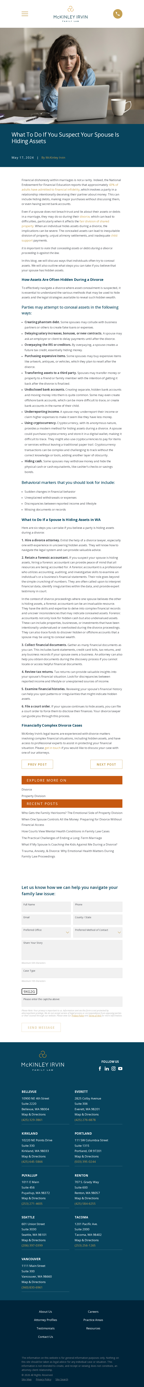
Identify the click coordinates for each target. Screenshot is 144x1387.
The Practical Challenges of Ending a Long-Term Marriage (62, 838)
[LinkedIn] (107, 1068)
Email (26, 917)
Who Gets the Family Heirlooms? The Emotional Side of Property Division (72, 813)
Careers (93, 1312)
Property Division (33, 796)
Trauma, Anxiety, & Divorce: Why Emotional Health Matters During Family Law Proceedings (68, 853)
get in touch (53, 748)
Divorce (27, 789)
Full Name (29, 904)
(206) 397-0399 (32, 1245)
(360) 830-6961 (32, 1287)
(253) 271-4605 (32, 1204)
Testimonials (46, 1328)
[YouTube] (120, 1068)
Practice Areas (93, 1320)
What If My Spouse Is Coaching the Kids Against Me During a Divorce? (69, 844)
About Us (45, 1312)
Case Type (29, 970)
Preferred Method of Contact (91, 930)
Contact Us (45, 1337)
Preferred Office (32, 930)
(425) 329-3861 (32, 1120)
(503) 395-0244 (85, 1162)
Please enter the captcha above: (41, 999)
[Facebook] (100, 1068)
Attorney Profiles (45, 1320)
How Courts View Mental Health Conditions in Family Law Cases (66, 831)
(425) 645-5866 (32, 1162)
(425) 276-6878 (85, 1120)
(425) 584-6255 (85, 1204)
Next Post (106, 764)
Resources (93, 1328)
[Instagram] (114, 1068)
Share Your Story (32, 942)
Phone (78, 904)
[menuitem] (27, 1379)
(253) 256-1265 (85, 1245)
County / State (83, 917)
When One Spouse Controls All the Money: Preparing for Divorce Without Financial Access (72, 822)
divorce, (85, 216)
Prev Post (37, 764)
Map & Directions (34, 1114)
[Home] (70, 14)
